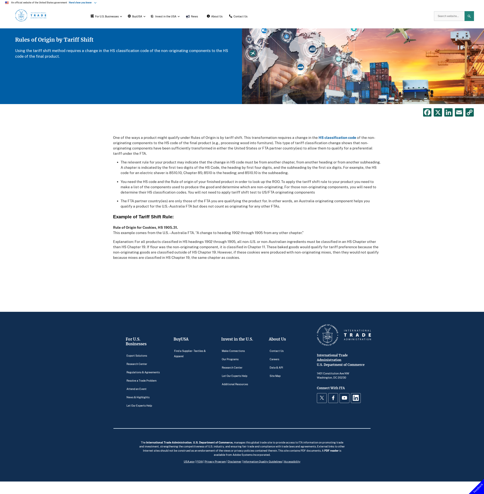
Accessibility (292, 461)
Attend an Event (136, 388)
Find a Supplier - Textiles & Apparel (190, 353)
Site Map (275, 375)
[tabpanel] (242, 66)
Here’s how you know (81, 2)
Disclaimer (234, 461)
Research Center (136, 363)
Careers (274, 359)
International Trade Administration (169, 442)
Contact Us (277, 350)
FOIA (199, 461)
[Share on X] (438, 112)
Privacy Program (215, 461)
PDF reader (331, 450)
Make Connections (233, 350)
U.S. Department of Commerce (213, 442)
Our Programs (230, 359)
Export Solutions (136, 355)
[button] (106, 16)
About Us (277, 339)
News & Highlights (138, 397)
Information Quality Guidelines (262, 461)
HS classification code (337, 137)
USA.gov (189, 461)
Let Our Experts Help (139, 405)
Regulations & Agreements (143, 372)
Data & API (276, 367)
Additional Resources (235, 384)
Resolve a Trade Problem (141, 380)
